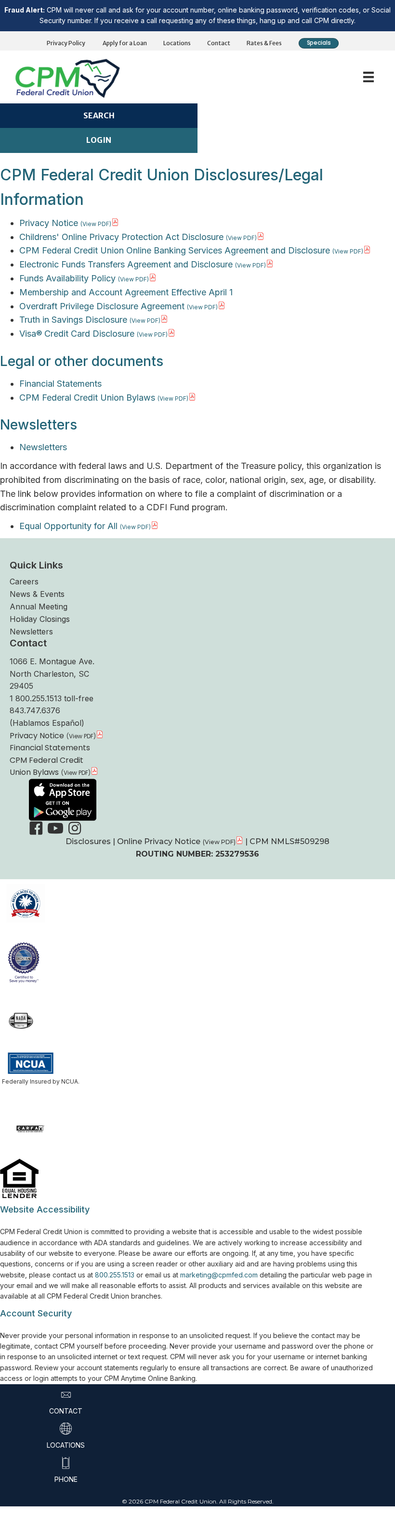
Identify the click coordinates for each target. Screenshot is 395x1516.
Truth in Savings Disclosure (73, 320)
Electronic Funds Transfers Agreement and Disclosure (126, 264)
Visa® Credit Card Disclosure (76, 333)
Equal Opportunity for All (68, 526)
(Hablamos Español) (47, 723)
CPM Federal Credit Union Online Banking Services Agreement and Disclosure (174, 250)
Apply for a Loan (125, 43)
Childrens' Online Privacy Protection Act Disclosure (121, 237)
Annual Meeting (38, 606)
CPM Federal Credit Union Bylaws (87, 397)
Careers (24, 581)
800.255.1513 (114, 1275)
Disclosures (89, 841)
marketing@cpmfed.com (219, 1275)
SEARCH (99, 115)
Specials (318, 43)
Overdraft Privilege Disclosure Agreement (101, 306)
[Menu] (368, 77)
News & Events (37, 594)
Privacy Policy (66, 43)
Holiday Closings (40, 619)
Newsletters (43, 447)
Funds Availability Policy (67, 278)
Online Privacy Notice (158, 841)
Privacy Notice (48, 223)
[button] (36, 828)
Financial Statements (60, 384)
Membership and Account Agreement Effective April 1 (126, 292)
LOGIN (98, 140)
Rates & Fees (264, 43)
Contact (218, 43)
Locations (177, 43)
